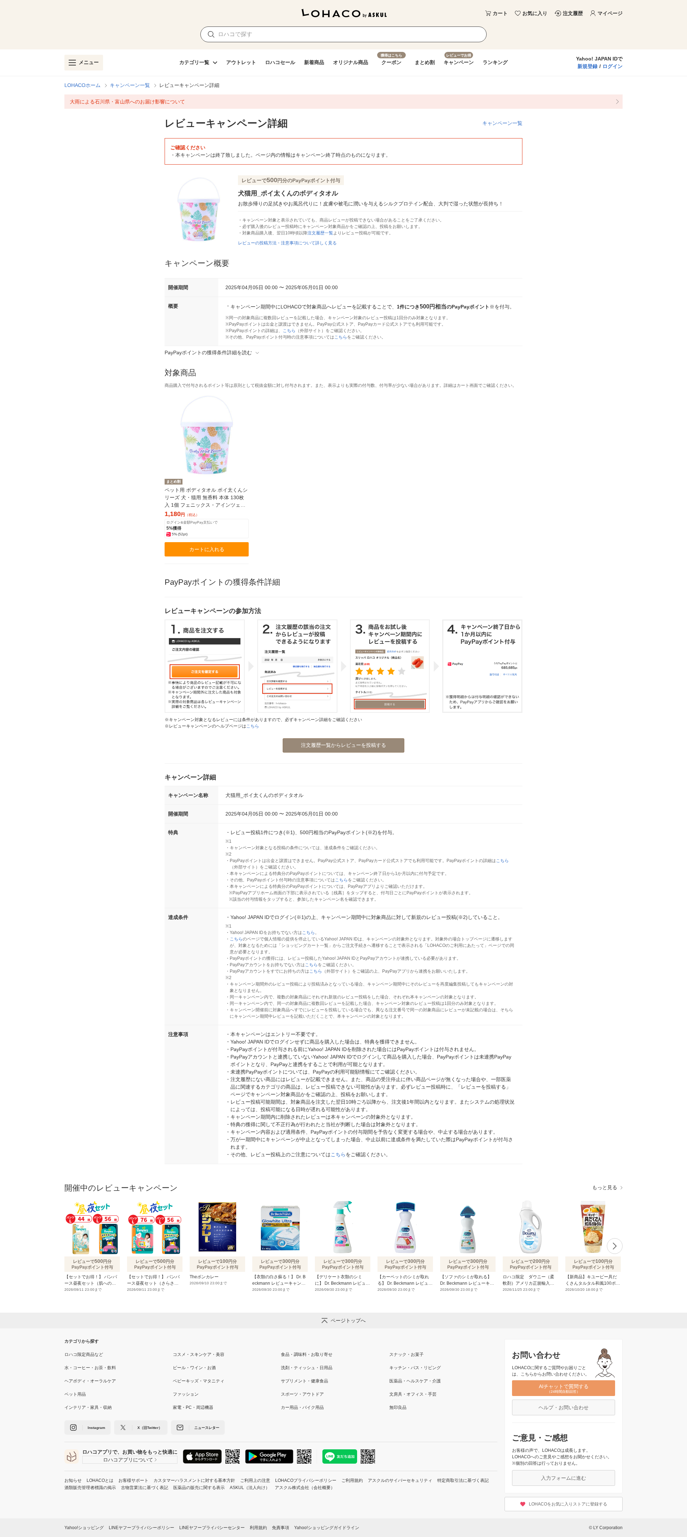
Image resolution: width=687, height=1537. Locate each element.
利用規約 (258, 1528)
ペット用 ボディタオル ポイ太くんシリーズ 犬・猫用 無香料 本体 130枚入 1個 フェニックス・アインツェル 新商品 (206, 498)
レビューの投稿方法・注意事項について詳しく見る (287, 242)
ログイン (613, 66)
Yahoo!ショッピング (84, 1528)
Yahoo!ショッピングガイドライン (326, 1528)
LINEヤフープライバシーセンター (212, 1528)
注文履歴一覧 (320, 232)
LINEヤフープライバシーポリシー (141, 1528)
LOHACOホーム (82, 85)
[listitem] (343, 101)
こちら (289, 330)
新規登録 (588, 66)
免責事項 (280, 1528)
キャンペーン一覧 (130, 85)
